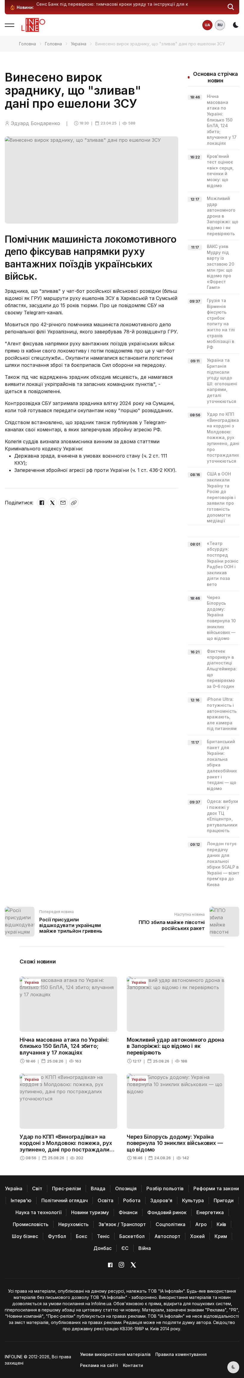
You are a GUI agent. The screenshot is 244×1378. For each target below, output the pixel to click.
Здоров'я (161, 1200)
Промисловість (31, 1224)
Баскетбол (132, 1236)
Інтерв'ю (21, 1200)
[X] (52, 502)
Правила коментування (181, 1354)
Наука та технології (38, 1212)
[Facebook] (41, 502)
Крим (221, 1236)
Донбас (102, 1248)
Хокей (197, 1236)
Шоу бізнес (25, 1236)
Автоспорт (167, 1236)
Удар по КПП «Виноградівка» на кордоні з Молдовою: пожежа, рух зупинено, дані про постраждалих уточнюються (224, 438)
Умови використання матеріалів (115, 1354)
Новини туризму (90, 1212)
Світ (37, 1188)
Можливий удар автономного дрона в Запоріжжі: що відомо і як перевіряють (222, 216)
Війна (144, 1248)
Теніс (103, 1236)
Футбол (57, 1236)
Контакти (133, 1365)
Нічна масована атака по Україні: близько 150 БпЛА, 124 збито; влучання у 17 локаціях (222, 120)
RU (220, 25)
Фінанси (128, 1212)
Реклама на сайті (99, 1365)
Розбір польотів (165, 1188)
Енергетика (210, 1212)
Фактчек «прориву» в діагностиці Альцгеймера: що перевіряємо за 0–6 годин (222, 669)
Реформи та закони (216, 1188)
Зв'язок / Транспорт (122, 1224)
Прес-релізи (66, 1188)
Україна (78, 43)
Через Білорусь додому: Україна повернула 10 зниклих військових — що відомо (175, 1143)
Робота (131, 1200)
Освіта (105, 1200)
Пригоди (224, 1200)
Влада (98, 1188)
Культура (193, 1200)
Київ (221, 1224)
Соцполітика (170, 1224)
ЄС (125, 1248)
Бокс (81, 1236)
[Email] (63, 502)
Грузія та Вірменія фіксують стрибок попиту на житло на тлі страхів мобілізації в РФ (221, 324)
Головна (27, 43)
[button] (230, 7)
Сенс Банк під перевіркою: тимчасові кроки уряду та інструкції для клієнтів (119, 4)
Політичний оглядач (64, 1200)
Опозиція (126, 1188)
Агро (201, 1224)
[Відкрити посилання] (74, 502)
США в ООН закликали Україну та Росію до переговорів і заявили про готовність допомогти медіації (221, 497)
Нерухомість (73, 1224)
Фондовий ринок (167, 1212)
